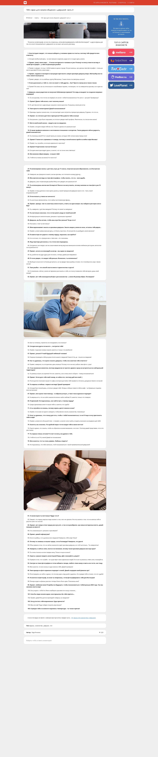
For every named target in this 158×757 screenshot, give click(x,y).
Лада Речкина (36, 632)
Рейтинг (30, 18)
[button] (101, 632)
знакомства (39, 626)
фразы (32, 626)
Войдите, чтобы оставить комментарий (39, 640)
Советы (37, 18)
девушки (46, 626)
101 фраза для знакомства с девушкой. (83, 618)
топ (51, 626)
